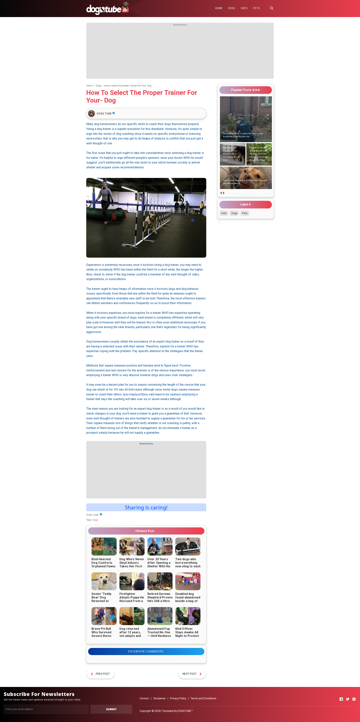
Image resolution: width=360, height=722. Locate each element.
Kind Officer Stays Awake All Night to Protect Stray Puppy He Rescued (187, 636)
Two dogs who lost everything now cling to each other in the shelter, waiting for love (188, 568)
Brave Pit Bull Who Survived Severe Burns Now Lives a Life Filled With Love (104, 636)
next (223, 192)
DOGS (231, 8)
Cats (224, 213)
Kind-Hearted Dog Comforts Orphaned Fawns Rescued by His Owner (104, 566)
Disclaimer (159, 698)
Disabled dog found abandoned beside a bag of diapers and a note (187, 601)
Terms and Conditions (203, 698)
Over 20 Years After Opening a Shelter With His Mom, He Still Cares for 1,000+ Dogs (159, 568)
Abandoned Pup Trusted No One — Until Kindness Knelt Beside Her (159, 634)
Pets (245, 213)
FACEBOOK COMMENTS (145, 651)
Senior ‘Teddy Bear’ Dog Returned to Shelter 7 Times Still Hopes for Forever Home (103, 602)
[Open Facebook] (341, 699)
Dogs (95, 520)
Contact (144, 698)
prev (220, 192)
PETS (256, 8)
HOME (219, 8)
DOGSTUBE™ (185, 710)
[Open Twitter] (347, 699)
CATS (244, 8)
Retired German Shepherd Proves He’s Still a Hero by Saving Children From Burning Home (160, 602)
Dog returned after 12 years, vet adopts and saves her (130, 634)
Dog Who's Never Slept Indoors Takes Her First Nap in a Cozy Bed (132, 564)
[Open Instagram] (354, 699)
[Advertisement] (180, 52)
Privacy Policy (178, 698)
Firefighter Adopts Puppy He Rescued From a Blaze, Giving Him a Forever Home (131, 601)
